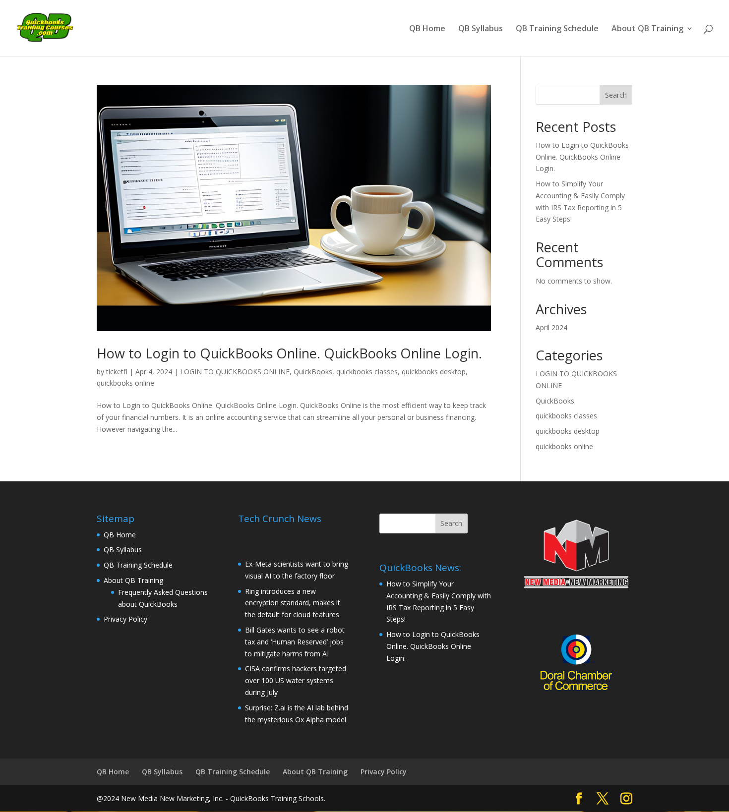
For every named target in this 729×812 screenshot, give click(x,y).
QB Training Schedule (557, 29)
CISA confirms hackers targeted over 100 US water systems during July (295, 680)
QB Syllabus (480, 29)
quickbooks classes (367, 371)
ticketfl (116, 371)
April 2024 (551, 327)
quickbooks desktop (434, 371)
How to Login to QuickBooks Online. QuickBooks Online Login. (289, 353)
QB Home (427, 29)
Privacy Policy (125, 619)
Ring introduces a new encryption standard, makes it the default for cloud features (292, 603)
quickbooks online (125, 383)
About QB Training (647, 29)
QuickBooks (313, 371)
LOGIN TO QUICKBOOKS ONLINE (235, 371)
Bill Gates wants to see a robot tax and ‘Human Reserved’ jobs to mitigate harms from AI (295, 641)
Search (616, 95)
